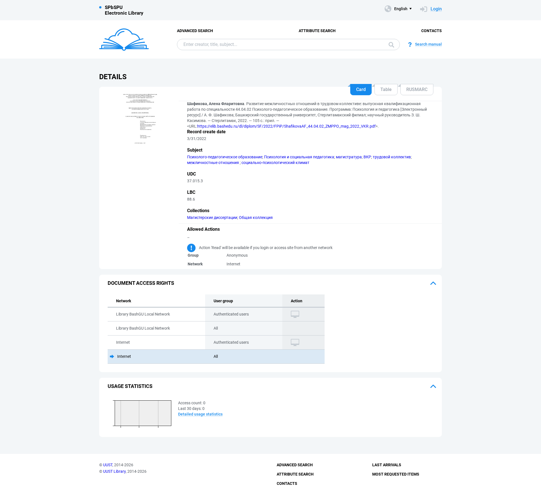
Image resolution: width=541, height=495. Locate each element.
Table (386, 89)
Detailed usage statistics (200, 414)
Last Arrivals (386, 465)
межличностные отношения (213, 162)
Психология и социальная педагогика (299, 157)
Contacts (431, 30)
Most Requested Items (395, 474)
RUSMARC (416, 89)
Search (390, 44)
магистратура (349, 157)
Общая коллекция (256, 217)
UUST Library (114, 471)
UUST (107, 465)
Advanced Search (195, 30)
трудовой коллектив (392, 157)
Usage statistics (130, 386)
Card (361, 89)
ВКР (367, 157)
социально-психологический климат (275, 162)
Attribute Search (317, 30)
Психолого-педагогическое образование (224, 157)
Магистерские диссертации (212, 217)
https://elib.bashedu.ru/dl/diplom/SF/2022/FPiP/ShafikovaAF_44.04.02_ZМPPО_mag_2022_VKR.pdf (286, 126)
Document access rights (141, 283)
